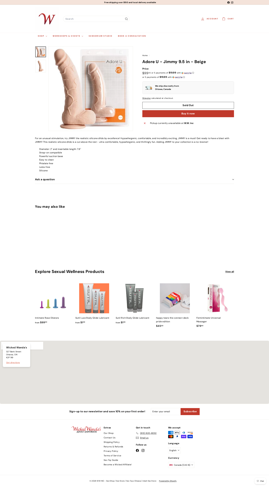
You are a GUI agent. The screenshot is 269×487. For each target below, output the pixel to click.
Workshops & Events (67, 36)
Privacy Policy (111, 451)
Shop (41, 36)
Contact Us (109, 437)
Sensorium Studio (100, 36)
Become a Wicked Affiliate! (118, 464)
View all (229, 271)
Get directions (13, 362)
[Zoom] (90, 88)
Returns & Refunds (113, 446)
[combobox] (96, 19)
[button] (172, 72)
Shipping (146, 98)
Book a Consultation (132, 36)
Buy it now (188, 113)
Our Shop (108, 433)
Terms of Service (112, 455)
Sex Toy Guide (111, 460)
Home (145, 55)
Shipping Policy (112, 442)
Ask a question (45, 179)
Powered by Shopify (168, 481)
